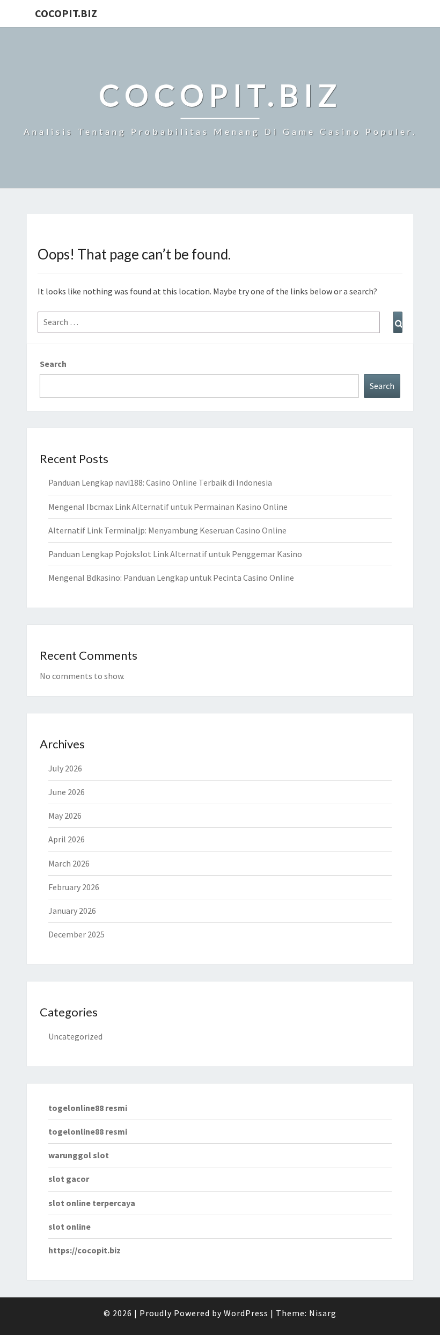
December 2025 (76, 934)
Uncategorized (75, 1036)
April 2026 (66, 839)
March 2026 (69, 863)
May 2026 (65, 815)
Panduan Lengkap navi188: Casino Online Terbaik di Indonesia (160, 482)
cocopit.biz (66, 13)
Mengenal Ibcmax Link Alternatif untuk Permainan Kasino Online (168, 506)
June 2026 (66, 791)
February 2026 (73, 887)
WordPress (246, 1313)
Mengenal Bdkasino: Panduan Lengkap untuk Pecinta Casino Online (171, 577)
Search (53, 363)
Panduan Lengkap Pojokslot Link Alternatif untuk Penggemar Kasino (175, 554)
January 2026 (72, 910)
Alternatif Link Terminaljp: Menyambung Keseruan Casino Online (167, 530)
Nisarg (322, 1313)
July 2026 (65, 768)
